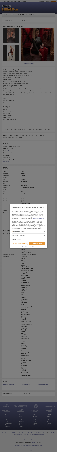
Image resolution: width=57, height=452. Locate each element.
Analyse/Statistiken (18, 235)
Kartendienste (17, 239)
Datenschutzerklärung (38, 218)
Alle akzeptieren (37, 243)
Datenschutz (24, 246)
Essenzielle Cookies (18, 231)
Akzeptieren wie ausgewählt (20, 243)
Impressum (32, 246)
